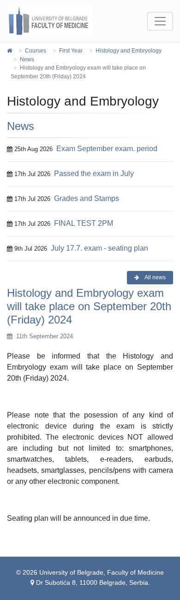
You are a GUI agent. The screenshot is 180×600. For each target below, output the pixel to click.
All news (155, 277)
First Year (71, 50)
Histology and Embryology (129, 50)
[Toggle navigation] (160, 21)
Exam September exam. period (106, 149)
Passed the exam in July (94, 173)
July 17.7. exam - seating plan (99, 248)
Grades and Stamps (86, 198)
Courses (35, 50)
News (27, 59)
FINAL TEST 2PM (83, 223)
